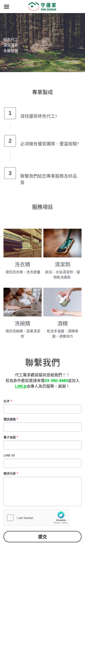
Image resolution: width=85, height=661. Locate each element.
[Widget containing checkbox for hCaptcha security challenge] (36, 517)
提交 (42, 536)
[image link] (42, 6)
